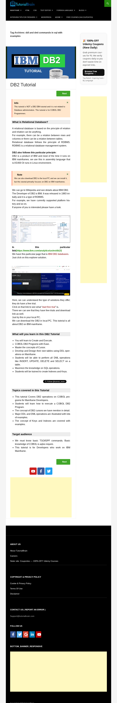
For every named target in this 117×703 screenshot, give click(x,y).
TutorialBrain (29, 699)
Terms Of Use (16, 585)
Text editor (44, 10)
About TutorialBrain (19, 547)
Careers (13, 552)
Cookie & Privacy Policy (20, 580)
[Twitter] (48, 467)
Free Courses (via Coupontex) (75, 17)
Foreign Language (62, 10)
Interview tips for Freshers (21, 17)
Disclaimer (15, 590)
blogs (78, 10)
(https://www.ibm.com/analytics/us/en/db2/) (39, 247)
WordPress (43, 17)
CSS (34, 10)
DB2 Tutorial (23, 81)
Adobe (54, 17)
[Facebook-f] (41, 467)
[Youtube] (33, 467)
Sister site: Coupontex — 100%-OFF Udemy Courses (33, 557)
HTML (27, 10)
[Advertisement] (41, 494)
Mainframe (14, 10)
